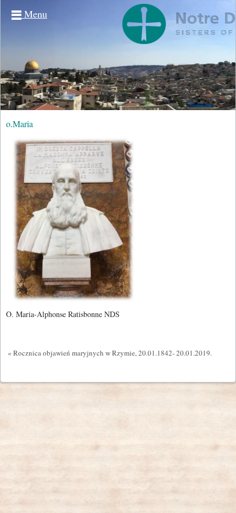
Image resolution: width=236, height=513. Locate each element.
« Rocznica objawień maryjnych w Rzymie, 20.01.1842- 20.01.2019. (110, 353)
